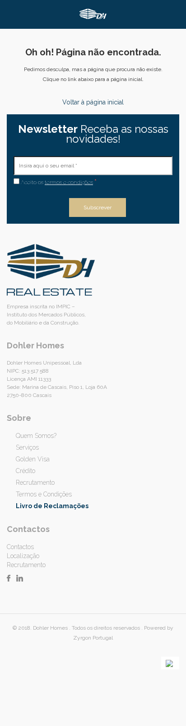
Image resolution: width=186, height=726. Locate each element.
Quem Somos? (36, 435)
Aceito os (58, 181)
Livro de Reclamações (52, 506)
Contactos (20, 546)
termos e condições (69, 182)
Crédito (25, 470)
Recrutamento (35, 482)
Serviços (27, 447)
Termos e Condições (44, 494)
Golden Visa (33, 459)
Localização (23, 555)
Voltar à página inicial (93, 102)
